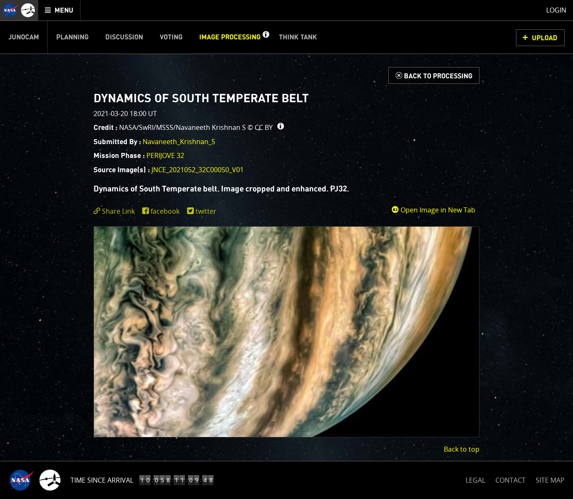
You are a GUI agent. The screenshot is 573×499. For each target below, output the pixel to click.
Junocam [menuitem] (23, 37)
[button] (265, 37)
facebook (165, 211)
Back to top (461, 449)
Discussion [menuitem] (124, 37)
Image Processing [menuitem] (229, 37)
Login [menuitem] (556, 10)
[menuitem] (59, 10)
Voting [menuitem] (171, 37)
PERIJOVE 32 (165, 155)
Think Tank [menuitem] (298, 37)
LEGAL (475, 479)
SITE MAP (550, 480)
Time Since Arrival (101, 480)
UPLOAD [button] (544, 38)
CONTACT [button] (510, 480)
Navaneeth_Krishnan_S (179, 141)
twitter (205, 211)
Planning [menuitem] (72, 37)
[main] (286, 249)
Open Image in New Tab (437, 210)
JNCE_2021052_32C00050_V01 (197, 169)
